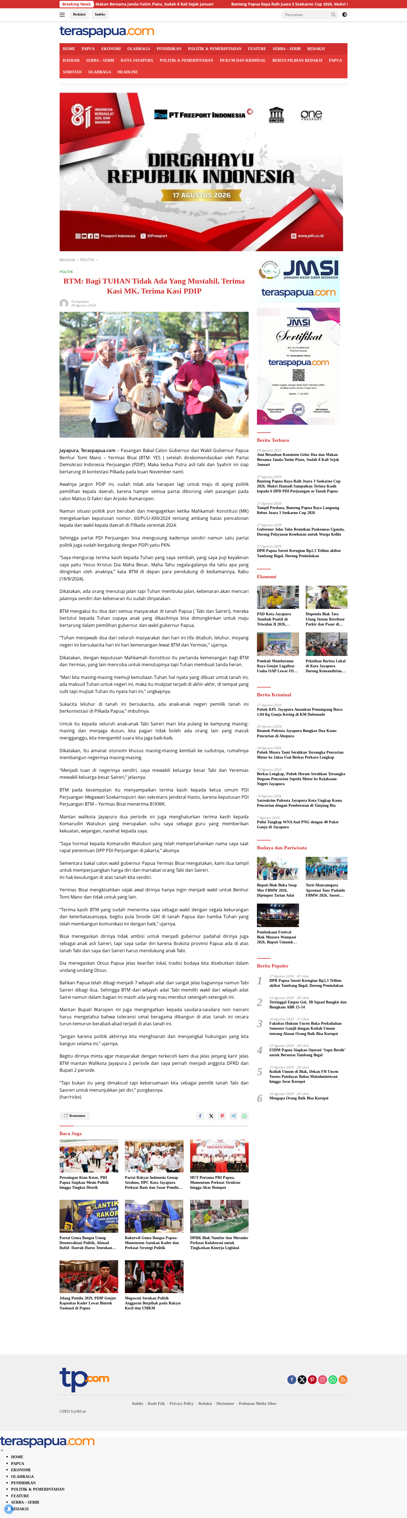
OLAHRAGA (138, 49)
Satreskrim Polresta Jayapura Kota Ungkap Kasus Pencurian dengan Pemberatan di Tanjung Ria (299, 803)
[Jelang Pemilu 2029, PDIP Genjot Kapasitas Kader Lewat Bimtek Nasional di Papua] (89, 1276)
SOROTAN (72, 72)
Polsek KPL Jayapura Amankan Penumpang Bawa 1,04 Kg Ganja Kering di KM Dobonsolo (299, 712)
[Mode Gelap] (344, 14)
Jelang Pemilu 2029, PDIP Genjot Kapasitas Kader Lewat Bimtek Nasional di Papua (88, 1303)
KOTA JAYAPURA (137, 60)
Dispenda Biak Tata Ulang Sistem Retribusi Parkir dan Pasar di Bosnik (325, 619)
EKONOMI (111, 49)
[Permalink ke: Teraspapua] (64, 302)
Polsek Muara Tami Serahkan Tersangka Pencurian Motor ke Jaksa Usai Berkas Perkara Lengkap (300, 754)
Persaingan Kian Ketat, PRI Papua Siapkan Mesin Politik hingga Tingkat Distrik (84, 1183)
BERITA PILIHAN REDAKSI (297, 60)
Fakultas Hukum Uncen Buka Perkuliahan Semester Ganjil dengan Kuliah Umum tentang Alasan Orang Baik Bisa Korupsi (305, 1028)
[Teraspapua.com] (107, 31)
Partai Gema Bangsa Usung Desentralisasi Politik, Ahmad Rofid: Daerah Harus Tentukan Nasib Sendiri (86, 1243)
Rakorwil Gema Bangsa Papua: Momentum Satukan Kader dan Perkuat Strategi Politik (152, 1243)
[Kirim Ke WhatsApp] (244, 1116)
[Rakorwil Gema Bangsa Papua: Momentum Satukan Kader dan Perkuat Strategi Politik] (154, 1216)
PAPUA (88, 49)
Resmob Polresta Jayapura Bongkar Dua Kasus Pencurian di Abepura (296, 733)
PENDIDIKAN (169, 49)
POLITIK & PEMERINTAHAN (214, 49)
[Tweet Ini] (211, 1116)
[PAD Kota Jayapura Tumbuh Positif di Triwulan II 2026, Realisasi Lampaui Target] (278, 597)
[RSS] (343, 1380)
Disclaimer (225, 1404)
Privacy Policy (182, 1404)
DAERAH (71, 60)
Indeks (100, 14)
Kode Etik (156, 1404)
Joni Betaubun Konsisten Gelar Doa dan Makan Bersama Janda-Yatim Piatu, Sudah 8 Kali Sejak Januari (298, 460)
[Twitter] (302, 1380)
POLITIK (66, 271)
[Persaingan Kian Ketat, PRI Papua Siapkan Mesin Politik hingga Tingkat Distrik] (89, 1156)
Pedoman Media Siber (257, 1404)
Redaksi (79, 14)
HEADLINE (128, 72)
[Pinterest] (312, 1380)
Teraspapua (80, 301)
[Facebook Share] (200, 1116)
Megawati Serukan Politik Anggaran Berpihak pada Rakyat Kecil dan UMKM (153, 1303)
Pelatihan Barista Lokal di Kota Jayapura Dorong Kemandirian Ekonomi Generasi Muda (326, 666)
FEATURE (257, 49)
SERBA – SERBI (287, 49)
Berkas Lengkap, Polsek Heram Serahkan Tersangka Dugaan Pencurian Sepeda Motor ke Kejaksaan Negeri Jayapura (301, 779)
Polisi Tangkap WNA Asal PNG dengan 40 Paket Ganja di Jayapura (298, 824)
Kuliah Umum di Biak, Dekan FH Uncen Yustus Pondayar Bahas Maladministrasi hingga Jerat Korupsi (303, 1077)
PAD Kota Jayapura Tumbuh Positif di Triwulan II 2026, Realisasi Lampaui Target (274, 619)
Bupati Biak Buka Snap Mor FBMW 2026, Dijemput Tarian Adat (277, 890)
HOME (69, 49)
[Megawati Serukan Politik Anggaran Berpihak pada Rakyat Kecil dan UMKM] (154, 1276)
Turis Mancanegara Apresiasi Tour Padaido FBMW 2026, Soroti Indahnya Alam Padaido (326, 890)
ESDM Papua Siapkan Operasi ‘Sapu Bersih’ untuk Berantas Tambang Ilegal (307, 1052)
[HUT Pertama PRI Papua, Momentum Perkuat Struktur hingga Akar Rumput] (219, 1156)
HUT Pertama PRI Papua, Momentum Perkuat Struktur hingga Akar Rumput (215, 1183)
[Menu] (63, 14)
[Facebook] (291, 1380)
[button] (333, 14)
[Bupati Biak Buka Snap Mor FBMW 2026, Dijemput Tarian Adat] (278, 868)
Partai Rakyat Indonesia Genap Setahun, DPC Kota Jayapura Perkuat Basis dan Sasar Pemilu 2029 (152, 1183)
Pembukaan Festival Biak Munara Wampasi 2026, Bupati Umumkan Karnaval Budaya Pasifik (277, 937)
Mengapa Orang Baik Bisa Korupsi (298, 1098)
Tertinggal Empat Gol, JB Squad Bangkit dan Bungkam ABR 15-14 (308, 1004)
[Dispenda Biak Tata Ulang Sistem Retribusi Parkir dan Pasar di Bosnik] (326, 597)
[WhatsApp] (332, 1380)
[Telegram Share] (233, 1116)
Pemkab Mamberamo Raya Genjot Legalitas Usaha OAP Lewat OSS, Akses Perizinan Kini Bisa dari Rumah (277, 666)
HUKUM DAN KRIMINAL (243, 60)
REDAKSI (316, 49)
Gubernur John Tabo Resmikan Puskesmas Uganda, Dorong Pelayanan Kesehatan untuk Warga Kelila (301, 531)
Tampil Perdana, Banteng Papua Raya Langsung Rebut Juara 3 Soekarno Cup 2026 (298, 510)
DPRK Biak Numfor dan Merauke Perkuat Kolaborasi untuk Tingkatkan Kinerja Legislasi (219, 1243)
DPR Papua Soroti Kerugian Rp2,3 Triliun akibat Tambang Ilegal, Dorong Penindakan (299, 553)
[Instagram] (322, 1380)
